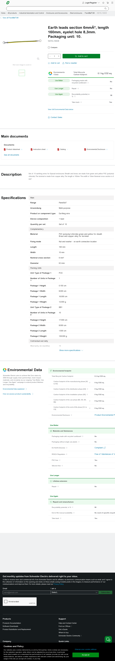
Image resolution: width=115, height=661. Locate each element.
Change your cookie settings (86, 649)
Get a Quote (63, 629)
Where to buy (64, 632)
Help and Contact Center (68, 623)
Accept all (85, 655)
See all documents (11, 155)
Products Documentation (12, 623)
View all (10, 18)
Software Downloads (10, 626)
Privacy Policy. (59, 584)
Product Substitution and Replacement (17, 629)
